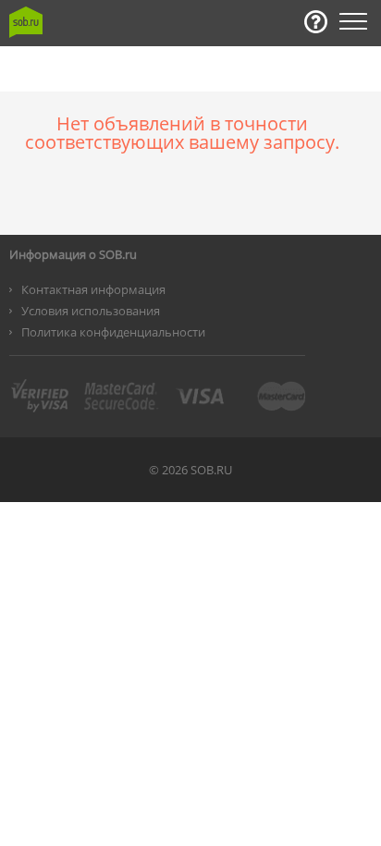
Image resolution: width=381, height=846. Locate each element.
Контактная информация (93, 289)
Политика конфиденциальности (113, 332)
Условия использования (90, 310)
